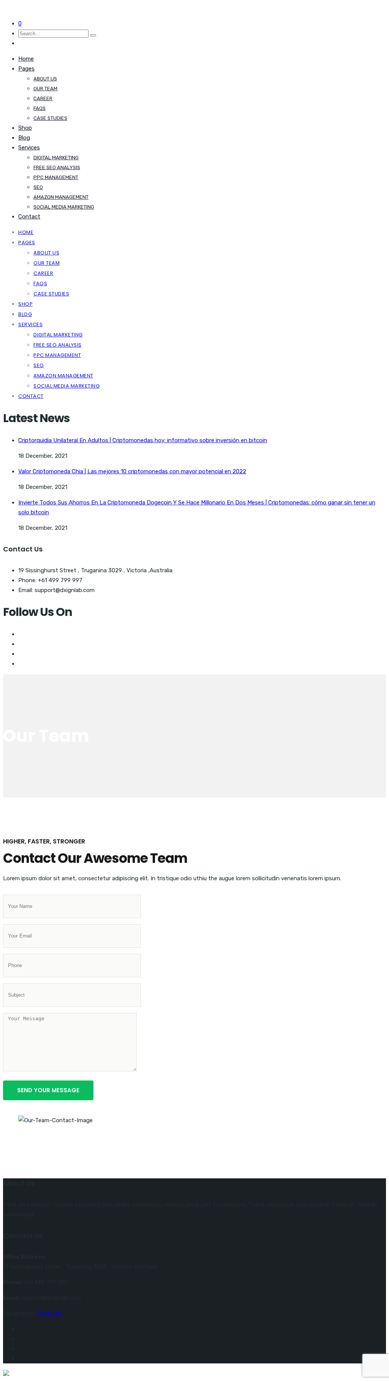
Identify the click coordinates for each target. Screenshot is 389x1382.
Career (42, 98)
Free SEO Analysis (56, 167)
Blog (24, 137)
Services (29, 147)
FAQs (39, 108)
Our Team (45, 88)
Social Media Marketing (63, 207)
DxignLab (49, 1313)
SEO (38, 187)
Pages (26, 68)
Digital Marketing (56, 157)
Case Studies (50, 118)
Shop (25, 127)
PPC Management (55, 177)
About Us (45, 79)
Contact (29, 216)
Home (26, 58)
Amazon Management (61, 197)
